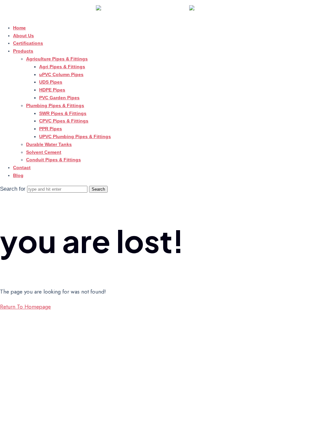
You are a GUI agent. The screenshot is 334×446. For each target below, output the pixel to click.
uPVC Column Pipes (61, 74)
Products (23, 51)
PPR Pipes (50, 128)
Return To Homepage (25, 307)
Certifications (28, 43)
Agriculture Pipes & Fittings (57, 58)
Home (19, 27)
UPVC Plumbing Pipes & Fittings (75, 136)
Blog (18, 175)
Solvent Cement (43, 152)
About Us (23, 35)
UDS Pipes (50, 82)
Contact (22, 167)
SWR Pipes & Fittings (62, 113)
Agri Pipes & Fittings (62, 66)
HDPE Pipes (52, 89)
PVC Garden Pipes (59, 97)
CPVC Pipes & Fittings (63, 120)
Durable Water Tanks (49, 144)
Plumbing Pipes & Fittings (55, 105)
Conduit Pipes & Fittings (53, 159)
